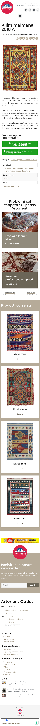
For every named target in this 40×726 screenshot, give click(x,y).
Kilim (18, 34)
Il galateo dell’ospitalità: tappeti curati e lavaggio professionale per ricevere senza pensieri (21, 684)
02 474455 (9, 613)
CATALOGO (11, 34)
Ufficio (6, 667)
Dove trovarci (8, 642)
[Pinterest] (23, 38)
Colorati (7, 186)
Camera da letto (10, 168)
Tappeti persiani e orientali (14, 652)
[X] (30, 38)
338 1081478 (10, 616)
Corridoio (7, 674)
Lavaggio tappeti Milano (16, 237)
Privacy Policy (20, 707)
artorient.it (9, 622)
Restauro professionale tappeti (19, 278)
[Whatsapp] (38, 10)
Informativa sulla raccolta (11, 724)
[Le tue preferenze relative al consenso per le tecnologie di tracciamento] (36, 722)
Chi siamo (7, 637)
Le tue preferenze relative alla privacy (22, 720)
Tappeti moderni (10, 649)
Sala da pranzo (15, 171)
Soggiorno (26, 171)
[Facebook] (26, 10)
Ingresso (20, 168)
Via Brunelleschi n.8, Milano (16, 610)
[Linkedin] (20, 38)
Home (3, 34)
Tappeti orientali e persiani (26, 160)
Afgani (6, 178)
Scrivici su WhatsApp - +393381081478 (21, 144)
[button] (20, 16)
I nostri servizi (9, 639)
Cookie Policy (20, 715)
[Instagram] (30, 10)
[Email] (33, 38)
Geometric (15, 186)
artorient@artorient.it (14, 619)
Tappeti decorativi (10, 654)
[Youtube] (34, 10)
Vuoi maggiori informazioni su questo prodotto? (19, 152)
